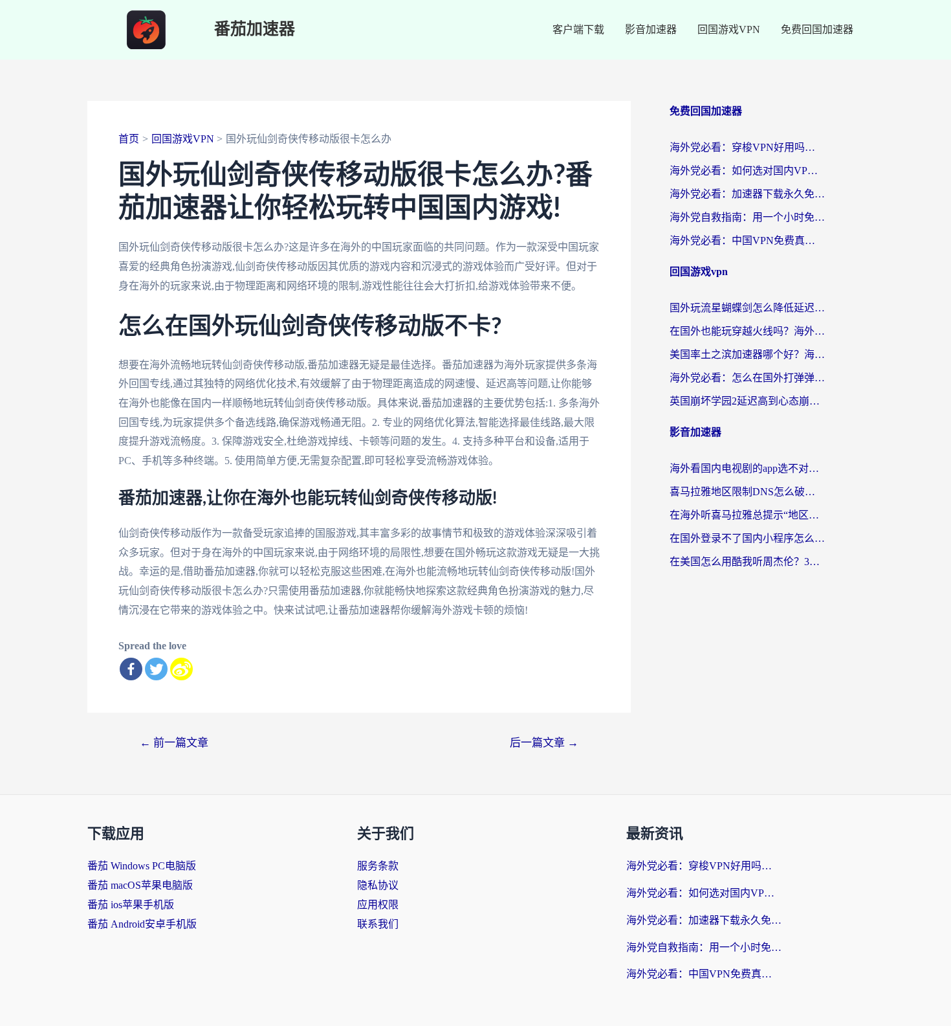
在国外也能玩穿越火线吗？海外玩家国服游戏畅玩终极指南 (747, 331)
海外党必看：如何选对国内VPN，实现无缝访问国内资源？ (747, 170)
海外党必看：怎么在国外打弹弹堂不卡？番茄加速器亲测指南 (747, 377)
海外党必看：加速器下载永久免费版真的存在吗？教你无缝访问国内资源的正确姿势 (747, 193)
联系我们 (378, 924)
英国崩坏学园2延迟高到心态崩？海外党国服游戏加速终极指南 (747, 401)
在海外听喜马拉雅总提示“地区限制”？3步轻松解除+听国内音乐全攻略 (747, 514)
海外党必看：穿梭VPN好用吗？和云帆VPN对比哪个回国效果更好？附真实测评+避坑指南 (747, 147)
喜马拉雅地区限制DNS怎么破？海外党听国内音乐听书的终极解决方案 (747, 491)
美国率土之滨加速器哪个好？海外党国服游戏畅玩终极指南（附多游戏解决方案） (747, 354)
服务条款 (378, 865)
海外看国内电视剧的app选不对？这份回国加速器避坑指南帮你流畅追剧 (747, 468)
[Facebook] (131, 669)
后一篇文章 (544, 742)
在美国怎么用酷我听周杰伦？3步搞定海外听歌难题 (747, 561)
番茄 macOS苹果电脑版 (140, 885)
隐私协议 (378, 885)
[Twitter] (156, 669)
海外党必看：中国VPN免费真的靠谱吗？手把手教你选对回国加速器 (747, 240)
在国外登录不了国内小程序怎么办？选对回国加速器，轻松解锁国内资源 (747, 538)
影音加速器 (651, 29)
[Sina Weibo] (181, 669)
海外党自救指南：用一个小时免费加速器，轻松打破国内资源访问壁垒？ (747, 217)
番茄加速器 (254, 29)
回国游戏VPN (728, 29)
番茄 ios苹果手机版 (130, 904)
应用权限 (378, 904)
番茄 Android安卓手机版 (142, 924)
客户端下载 (578, 29)
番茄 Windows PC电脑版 (141, 865)
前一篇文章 (174, 742)
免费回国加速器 (817, 29)
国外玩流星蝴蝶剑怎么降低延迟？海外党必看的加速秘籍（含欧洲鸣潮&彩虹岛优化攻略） (747, 307)
